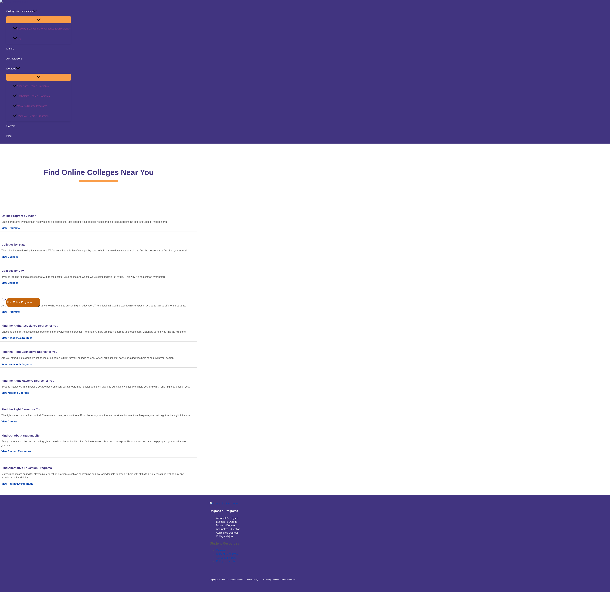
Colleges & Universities (19, 11)
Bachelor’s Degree (226, 521)
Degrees (11, 68)
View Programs (10, 228)
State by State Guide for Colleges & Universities (44, 28)
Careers (10, 126)
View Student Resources (16, 451)
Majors (10, 48)
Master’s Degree (225, 525)
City (19, 38)
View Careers (9, 421)
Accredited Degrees (227, 532)
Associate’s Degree (227, 518)
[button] (35, 11)
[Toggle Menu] (38, 19)
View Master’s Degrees (15, 392)
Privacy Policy (252, 580)
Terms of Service (288, 580)
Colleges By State (226, 557)
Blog (9, 136)
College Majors (224, 536)
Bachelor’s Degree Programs (33, 96)
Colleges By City (225, 561)
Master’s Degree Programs (32, 106)
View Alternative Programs (17, 483)
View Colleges (9, 256)
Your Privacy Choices (269, 580)
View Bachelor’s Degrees (16, 364)
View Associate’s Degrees (16, 338)
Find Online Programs (19, 302)
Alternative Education (228, 529)
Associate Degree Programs (33, 86)
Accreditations (14, 58)
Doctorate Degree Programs (32, 116)
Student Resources (227, 554)
